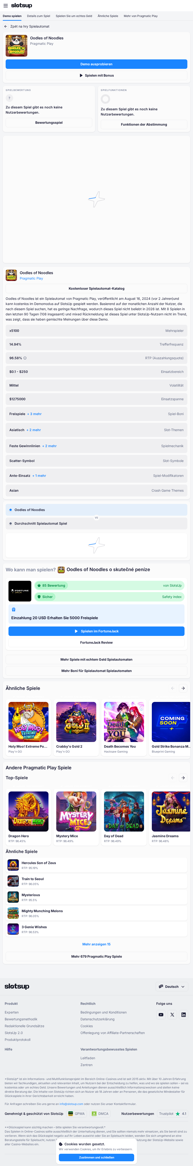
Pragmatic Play (31, 278)
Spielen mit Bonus (99, 75)
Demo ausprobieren (96, 64)
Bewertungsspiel (49, 122)
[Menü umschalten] (5, 5)
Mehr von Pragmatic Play (141, 16)
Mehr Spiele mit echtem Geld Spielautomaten (96, 659)
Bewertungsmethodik (21, 1019)
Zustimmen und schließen (96, 1157)
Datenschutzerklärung (97, 1019)
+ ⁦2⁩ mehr (33, 430)
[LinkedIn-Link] (183, 1014)
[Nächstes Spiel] (183, 688)
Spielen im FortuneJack (100, 631)
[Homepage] (21, 5)
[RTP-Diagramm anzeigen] (25, 358)
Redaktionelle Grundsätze (24, 1026)
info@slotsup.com (71, 1104)
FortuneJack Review (96, 642)
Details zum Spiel (38, 16)
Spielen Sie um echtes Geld (74, 16)
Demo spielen (12, 16)
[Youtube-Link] (161, 1014)
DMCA (103, 1114)
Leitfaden (87, 1058)
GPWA (80, 1114)
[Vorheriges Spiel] (173, 688)
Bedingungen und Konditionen (103, 1012)
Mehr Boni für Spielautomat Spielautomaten (96, 671)
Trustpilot (172, 1114)
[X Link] (172, 1014)
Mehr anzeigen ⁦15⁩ (96, 944)
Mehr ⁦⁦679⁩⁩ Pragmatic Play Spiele (96, 956)
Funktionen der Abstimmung (144, 124)
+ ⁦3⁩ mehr (34, 414)
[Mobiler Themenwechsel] (185, 5)
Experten (12, 1012)
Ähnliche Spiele (108, 16)
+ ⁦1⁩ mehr (39, 476)
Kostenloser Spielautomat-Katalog (97, 288)
